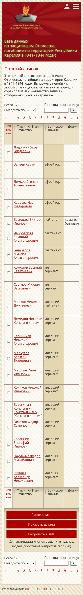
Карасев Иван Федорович (24, 204)
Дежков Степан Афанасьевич (26, 183)
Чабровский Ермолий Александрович (26, 237)
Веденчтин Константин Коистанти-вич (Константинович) (28, 410)
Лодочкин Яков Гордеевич (26, 149)
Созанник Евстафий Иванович (22, 443)
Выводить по (15, 110)
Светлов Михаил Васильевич (27, 286)
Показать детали (41, 524)
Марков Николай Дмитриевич (27, 303)
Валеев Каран (24, 164)
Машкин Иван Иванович (25, 372)
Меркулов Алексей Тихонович (22, 357)
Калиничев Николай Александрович (26, 340)
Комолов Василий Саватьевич (28, 269)
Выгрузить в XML (41, 534)
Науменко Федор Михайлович (27, 458)
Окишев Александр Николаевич (23, 477)
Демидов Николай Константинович (28, 320)
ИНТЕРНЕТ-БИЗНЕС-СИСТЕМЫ (44, 589)
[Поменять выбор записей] (8, 133)
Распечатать (41, 514)
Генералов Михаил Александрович (26, 254)
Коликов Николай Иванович (28, 389)
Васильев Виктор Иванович (27, 221)
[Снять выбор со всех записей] (8, 129)
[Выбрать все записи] (8, 126)
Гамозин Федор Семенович (26, 424)
